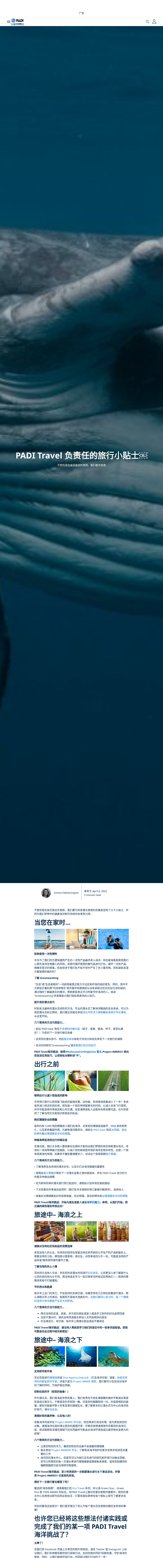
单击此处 (52, 1409)
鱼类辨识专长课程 (116, 1012)
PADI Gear (99, 1130)
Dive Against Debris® (76, 1377)
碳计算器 (111, 1154)
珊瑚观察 (55, 1377)
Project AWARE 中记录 (68, 1422)
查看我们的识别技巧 (84, 1045)
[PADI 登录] (154, 21)
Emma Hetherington (66, 892)
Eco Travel (78, 1488)
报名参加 (69, 1039)
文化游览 (93, 1273)
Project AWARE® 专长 (64, 1450)
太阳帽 (115, 1130)
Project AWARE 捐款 (84, 1381)
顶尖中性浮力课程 (93, 1012)
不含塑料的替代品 (70, 1029)
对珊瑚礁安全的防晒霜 (57, 1133)
